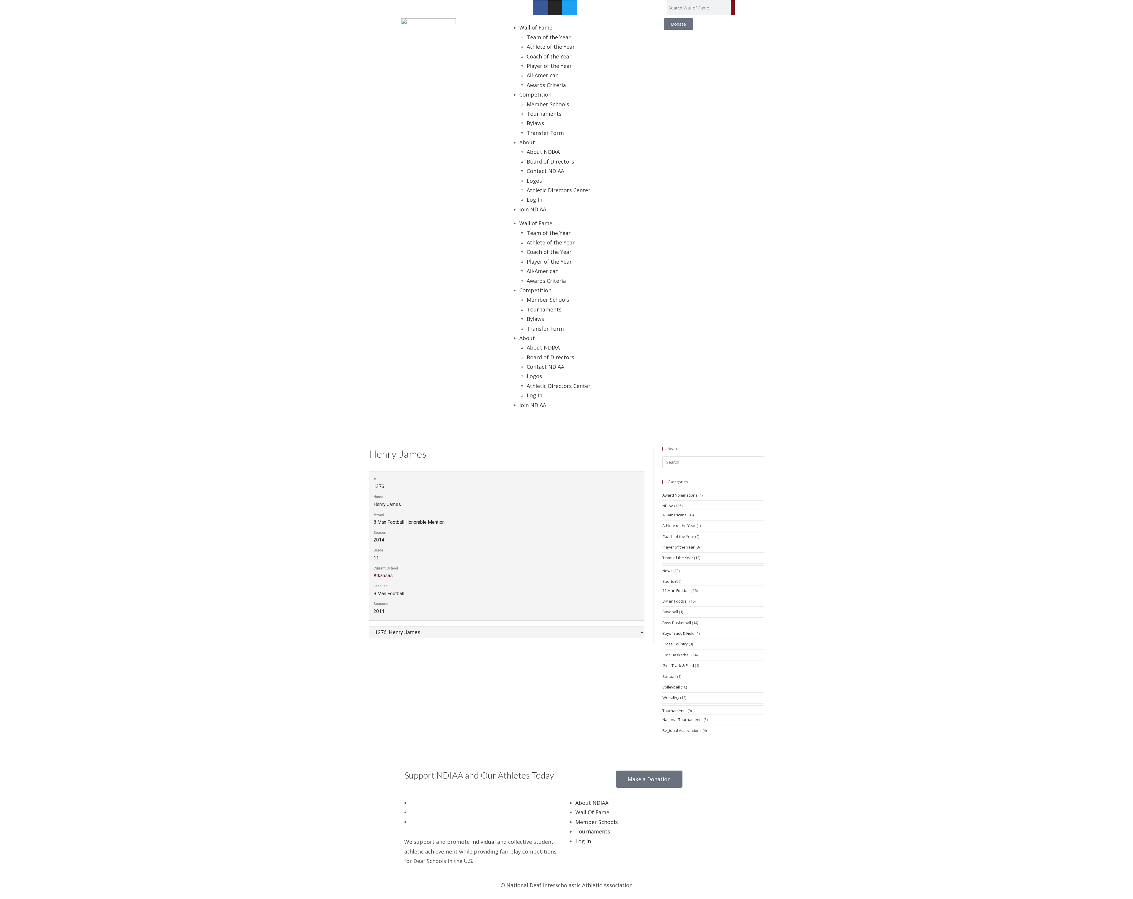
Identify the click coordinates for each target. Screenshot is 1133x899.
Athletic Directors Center (558, 190)
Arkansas (383, 575)
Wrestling (670, 697)
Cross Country (675, 644)
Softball (669, 676)
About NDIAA (543, 151)
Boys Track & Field (678, 633)
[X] (412, 802)
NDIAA (667, 505)
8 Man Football (675, 601)
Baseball (670, 611)
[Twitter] (569, 7)
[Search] (733, 7)
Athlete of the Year (551, 46)
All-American (543, 75)
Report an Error (418, 4)
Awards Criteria (546, 85)
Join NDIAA (532, 209)
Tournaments (544, 113)
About (527, 142)
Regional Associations (682, 730)
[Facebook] (540, 7)
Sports (668, 581)
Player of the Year (549, 65)
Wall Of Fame (592, 812)
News (667, 570)
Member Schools (548, 104)
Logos (534, 180)
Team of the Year (549, 37)
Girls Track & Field (678, 665)
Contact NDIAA (545, 170)
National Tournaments (682, 719)
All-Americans (674, 515)
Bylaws (535, 123)
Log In (534, 199)
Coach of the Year (549, 56)
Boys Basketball (676, 622)
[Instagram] (555, 7)
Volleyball (671, 687)
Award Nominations (680, 495)
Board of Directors (550, 161)
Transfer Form (545, 132)
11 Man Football (676, 590)
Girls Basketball (676, 654)
